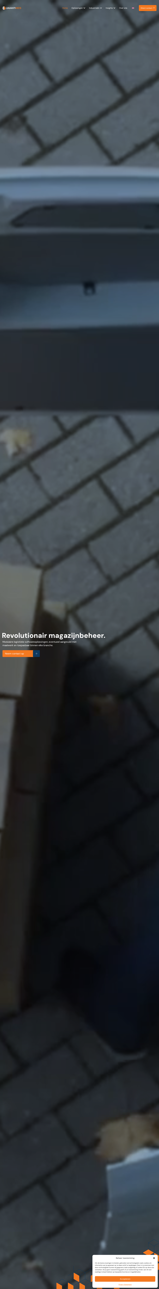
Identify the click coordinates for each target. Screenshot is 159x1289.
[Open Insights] (114, 8)
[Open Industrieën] (101, 8)
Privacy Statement (125, 1285)
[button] (154, 1258)
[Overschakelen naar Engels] (133, 8)
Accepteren (125, 1279)
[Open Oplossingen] (84, 8)
